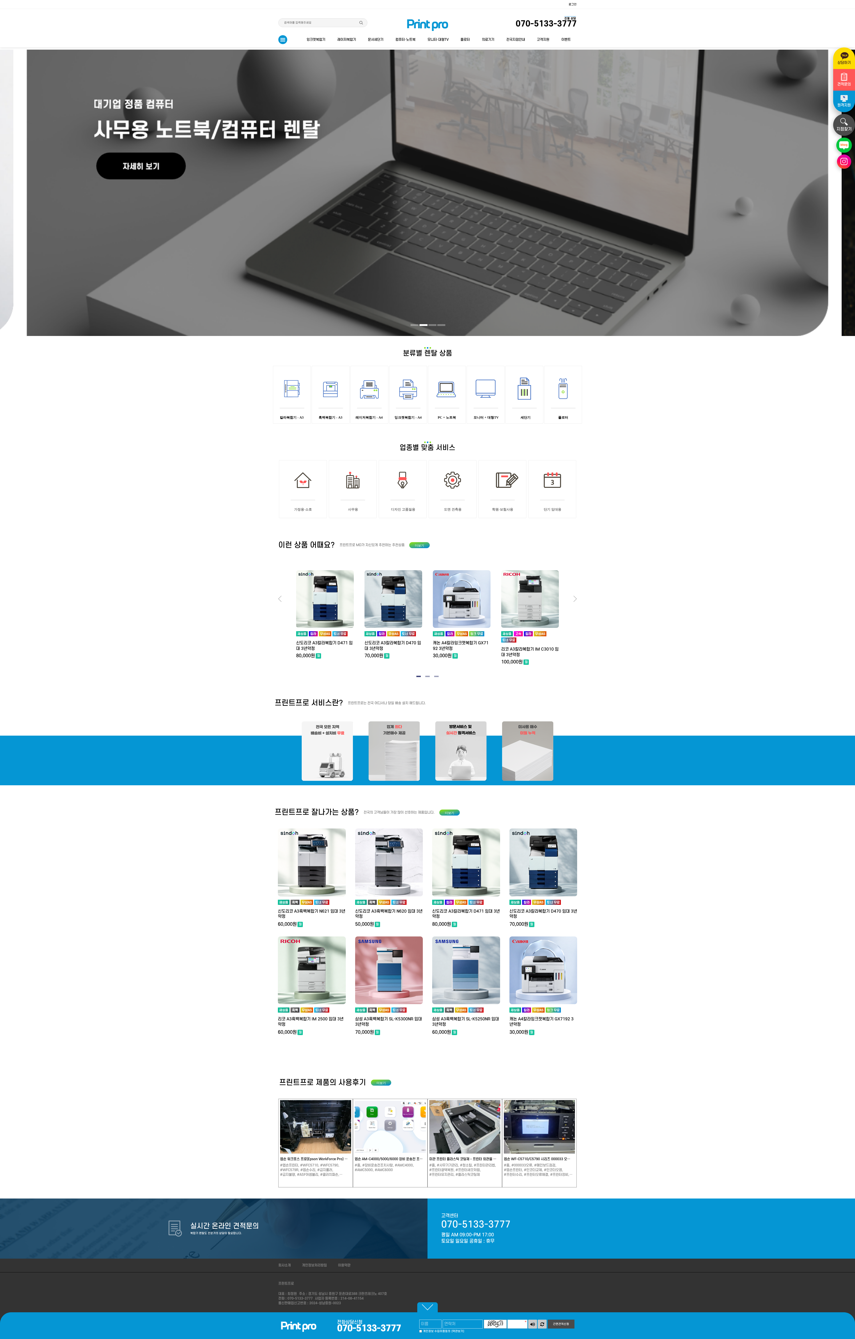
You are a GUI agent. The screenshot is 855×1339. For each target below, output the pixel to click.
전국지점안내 (515, 40)
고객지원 (543, 40)
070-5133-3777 (476, 1224)
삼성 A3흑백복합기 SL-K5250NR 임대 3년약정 (465, 1022)
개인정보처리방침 (314, 1265)
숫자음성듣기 (532, 1324)
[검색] (361, 22)
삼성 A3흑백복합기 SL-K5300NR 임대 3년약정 (388, 1022)
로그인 (573, 4)
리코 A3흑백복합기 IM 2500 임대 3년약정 (311, 1022)
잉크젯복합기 (316, 40)
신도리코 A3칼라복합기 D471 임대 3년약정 (466, 914)
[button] (415, 325)
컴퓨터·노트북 (405, 40)
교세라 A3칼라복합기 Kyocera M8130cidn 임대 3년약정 (530, 652)
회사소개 (284, 1265)
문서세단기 (375, 40)
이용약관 (344, 1265)
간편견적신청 (561, 1324)
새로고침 (542, 1324)
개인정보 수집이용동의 (436, 1331)
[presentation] (279, 599)
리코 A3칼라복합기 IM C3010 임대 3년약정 (461, 652)
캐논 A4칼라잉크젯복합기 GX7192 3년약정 (392, 646)
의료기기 (488, 40)
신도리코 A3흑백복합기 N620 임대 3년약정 (389, 914)
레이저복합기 (346, 40)
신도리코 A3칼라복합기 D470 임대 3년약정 (324, 646)
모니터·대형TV (438, 40)
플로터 (465, 40)
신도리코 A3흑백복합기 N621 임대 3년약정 (311, 914)
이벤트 (566, 40)
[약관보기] (458, 1331)
